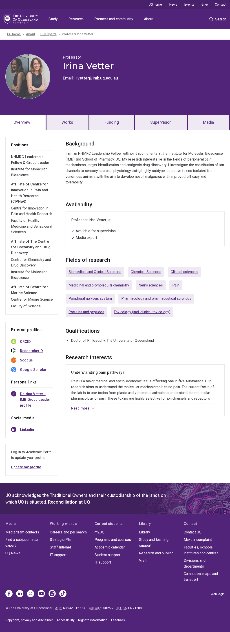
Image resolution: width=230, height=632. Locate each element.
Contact (220, 4)
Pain (175, 285)
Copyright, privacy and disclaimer (29, 620)
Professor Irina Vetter (77, 34)
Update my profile (26, 467)
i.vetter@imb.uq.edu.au (97, 78)
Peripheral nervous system (90, 298)
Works (67, 122)
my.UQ (100, 532)
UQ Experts (48, 34)
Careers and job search (68, 532)
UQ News (12, 553)
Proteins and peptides (86, 312)
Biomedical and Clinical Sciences (95, 272)
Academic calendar (110, 547)
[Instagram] (52, 594)
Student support (107, 555)
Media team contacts (22, 532)
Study (53, 19)
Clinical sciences (184, 272)
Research (76, 19)
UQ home (155, 4)
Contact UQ (193, 532)
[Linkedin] (19, 594)
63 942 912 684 (74, 608)
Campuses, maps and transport (201, 577)
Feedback (118, 620)
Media (208, 122)
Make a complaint (198, 539)
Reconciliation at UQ (69, 502)
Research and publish (156, 553)
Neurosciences (151, 285)
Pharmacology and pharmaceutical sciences (156, 298)
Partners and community (113, 19)
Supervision (161, 122)
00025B (107, 608)
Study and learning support (153, 542)
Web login (218, 594)
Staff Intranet (60, 547)
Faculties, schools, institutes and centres (201, 550)
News (173, 4)
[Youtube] (41, 594)
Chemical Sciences (146, 272)
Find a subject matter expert (22, 542)
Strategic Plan (61, 539)
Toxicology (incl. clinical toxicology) (142, 312)
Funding (111, 122)
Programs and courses (113, 539)
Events (189, 4)
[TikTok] (62, 594)
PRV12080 (136, 608)
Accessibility (66, 620)
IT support (58, 555)
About (148, 19)
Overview (21, 122)
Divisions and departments (195, 563)
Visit (142, 560)
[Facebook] (9, 594)
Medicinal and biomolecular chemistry (99, 285)
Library (144, 532)
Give (204, 4)
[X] (30, 594)
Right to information (92, 620)
